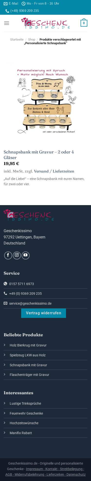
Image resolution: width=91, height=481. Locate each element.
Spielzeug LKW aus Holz (28, 355)
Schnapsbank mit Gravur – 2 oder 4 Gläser (39, 154)
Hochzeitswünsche (24, 423)
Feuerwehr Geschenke (26, 413)
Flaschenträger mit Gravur (29, 375)
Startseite (17, 39)
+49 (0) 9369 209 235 (25, 294)
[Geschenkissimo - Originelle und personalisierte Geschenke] (45, 23)
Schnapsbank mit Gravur (28, 365)
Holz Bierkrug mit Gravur (28, 345)
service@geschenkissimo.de (29, 304)
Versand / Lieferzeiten (54, 171)
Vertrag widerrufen (43, 313)
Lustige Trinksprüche (25, 404)
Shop (31, 39)
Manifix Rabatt (21, 433)
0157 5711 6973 (21, 284)
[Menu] (6, 23)
